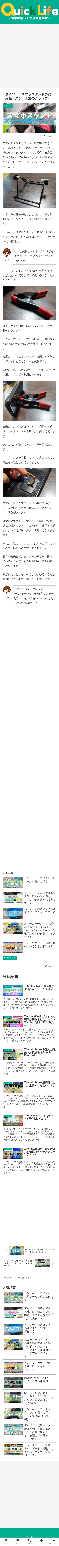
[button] (53, 771)
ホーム (29, 1537)
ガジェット (10, 958)
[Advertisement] (29, 55)
